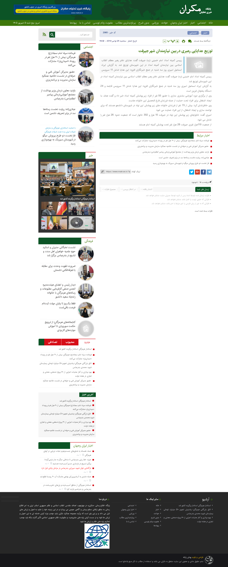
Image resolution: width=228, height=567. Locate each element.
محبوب (70, 342)
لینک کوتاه (136, 171)
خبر (91, 155)
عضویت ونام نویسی (103, 23)
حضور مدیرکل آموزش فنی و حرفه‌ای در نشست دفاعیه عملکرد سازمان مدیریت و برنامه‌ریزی (173, 146)
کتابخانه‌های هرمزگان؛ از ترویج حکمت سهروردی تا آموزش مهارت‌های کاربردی (60, 326)
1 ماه (79, 455)
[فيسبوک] (203, 172)
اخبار (192, 23)
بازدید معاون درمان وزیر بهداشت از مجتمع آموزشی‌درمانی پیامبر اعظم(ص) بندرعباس (176, 152)
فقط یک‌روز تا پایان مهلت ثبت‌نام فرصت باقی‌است (58, 305)
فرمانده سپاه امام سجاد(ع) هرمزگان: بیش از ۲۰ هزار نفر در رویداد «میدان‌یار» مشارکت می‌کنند (172, 140)
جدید (87, 342)
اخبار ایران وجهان (178, 23)
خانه (211, 23)
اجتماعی (201, 23)
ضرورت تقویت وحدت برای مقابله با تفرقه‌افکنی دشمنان (58, 268)
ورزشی (155, 23)
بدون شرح (143, 23)
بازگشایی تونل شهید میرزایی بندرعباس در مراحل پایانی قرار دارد (66, 468)
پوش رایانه (187, 557)
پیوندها (73, 23)
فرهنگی (88, 241)
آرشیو (205, 499)
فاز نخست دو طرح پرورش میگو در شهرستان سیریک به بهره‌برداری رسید (181, 163)
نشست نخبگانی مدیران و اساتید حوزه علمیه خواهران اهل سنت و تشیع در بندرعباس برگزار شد (59, 251)
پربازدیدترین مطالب (126, 23)
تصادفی (52, 342)
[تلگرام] (209, 172)
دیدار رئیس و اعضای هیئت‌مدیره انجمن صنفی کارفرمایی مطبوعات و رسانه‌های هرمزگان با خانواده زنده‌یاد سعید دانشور (57, 290)
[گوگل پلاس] (197, 172)
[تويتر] (191, 172)
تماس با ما (84, 23)
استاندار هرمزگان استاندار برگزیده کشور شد (77, 199)
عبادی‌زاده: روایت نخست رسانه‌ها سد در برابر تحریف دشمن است (184, 157)
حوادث (164, 23)
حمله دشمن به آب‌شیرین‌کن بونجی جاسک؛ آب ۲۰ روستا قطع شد (65, 476)
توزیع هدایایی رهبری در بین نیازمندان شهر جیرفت (175, 51)
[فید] (44, 34)
